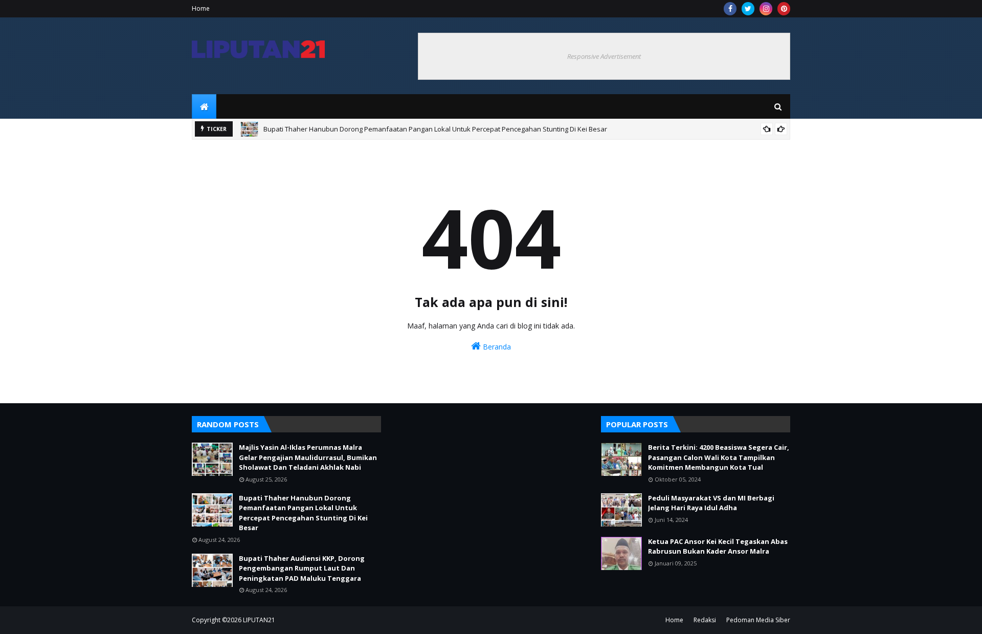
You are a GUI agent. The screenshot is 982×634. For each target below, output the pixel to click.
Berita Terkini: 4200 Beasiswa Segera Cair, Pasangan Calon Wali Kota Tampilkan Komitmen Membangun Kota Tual (718, 457)
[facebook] (730, 8)
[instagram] (766, 8)
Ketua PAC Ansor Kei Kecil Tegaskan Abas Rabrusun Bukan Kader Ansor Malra (718, 546)
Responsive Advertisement (604, 56)
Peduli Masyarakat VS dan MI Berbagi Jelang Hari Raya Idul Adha (711, 503)
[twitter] (748, 8)
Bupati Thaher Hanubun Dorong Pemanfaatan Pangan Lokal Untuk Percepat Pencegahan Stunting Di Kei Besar (435, 129)
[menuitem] (204, 106)
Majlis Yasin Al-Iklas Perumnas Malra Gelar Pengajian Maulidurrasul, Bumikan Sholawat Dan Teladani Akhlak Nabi (308, 457)
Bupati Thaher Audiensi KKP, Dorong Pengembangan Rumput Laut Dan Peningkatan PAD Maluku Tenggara (302, 568)
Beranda (496, 347)
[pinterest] (783, 8)
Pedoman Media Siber (758, 620)
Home (201, 8)
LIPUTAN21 (259, 620)
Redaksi (705, 620)
